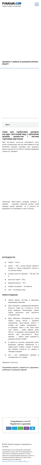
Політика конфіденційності (19, 461)
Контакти (5, 461)
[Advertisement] (20, 33)
